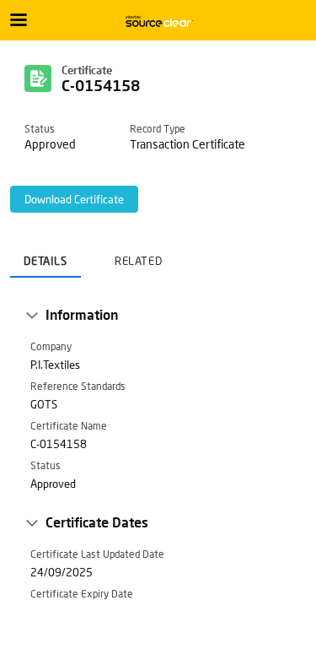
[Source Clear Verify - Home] (158, 21)
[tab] (45, 255)
